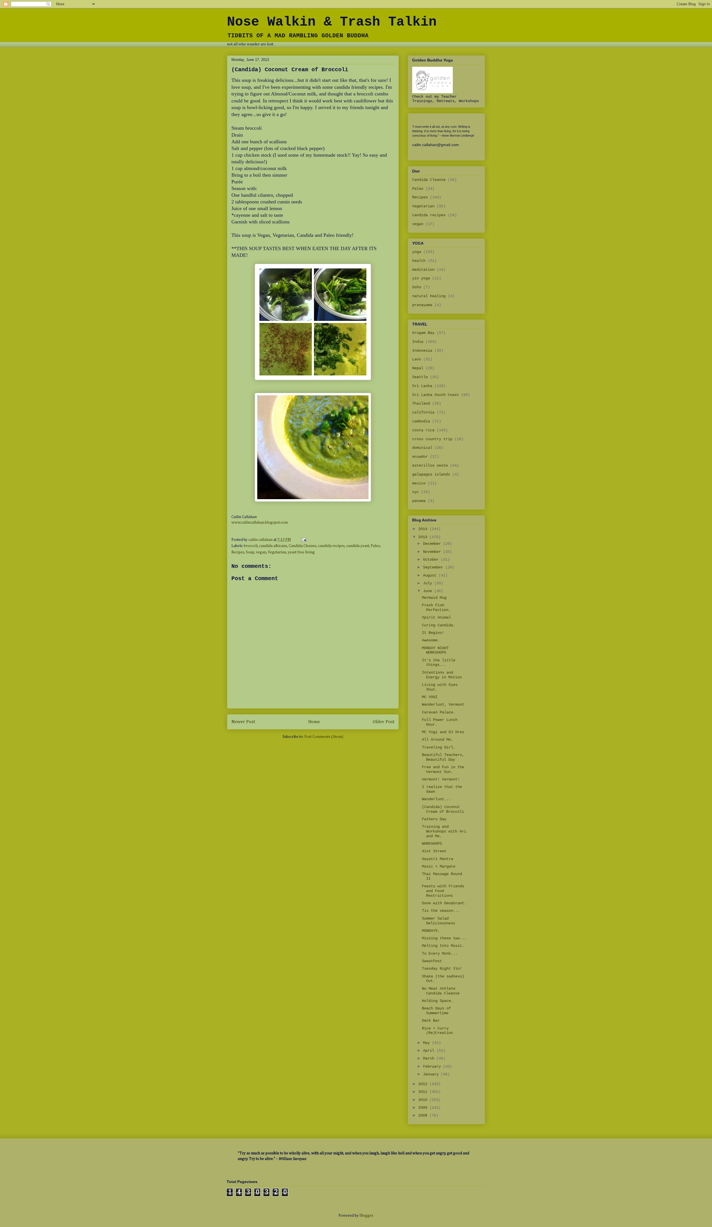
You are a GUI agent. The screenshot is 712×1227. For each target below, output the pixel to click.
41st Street (434, 851)
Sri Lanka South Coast (435, 395)
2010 (423, 1100)
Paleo (375, 546)
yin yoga (421, 278)
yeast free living (301, 552)
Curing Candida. (438, 625)
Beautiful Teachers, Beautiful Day (443, 757)
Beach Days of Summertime (436, 1010)
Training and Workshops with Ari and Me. (444, 831)
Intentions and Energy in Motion (442, 674)
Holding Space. (437, 1001)
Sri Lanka (422, 386)
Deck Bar (431, 1020)
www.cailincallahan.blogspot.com (259, 522)
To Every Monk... (440, 953)
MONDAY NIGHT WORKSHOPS (435, 650)
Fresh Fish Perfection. (436, 607)
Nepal (417, 368)
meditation (423, 269)
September (434, 567)
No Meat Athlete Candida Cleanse (440, 991)
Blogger (366, 1216)
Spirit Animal (436, 617)
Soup (250, 552)
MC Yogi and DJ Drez (443, 732)
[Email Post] (303, 540)
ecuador (420, 456)
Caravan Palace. (438, 712)
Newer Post (243, 722)
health (419, 260)
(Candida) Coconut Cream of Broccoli (443, 809)
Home (314, 722)
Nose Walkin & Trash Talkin (332, 21)
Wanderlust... (436, 799)
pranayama (422, 305)
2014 (423, 529)
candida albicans (273, 546)
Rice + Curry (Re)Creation (437, 1030)
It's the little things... (438, 662)
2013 (423, 537)
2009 (423, 1107)
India (417, 341)
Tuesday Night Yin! (442, 968)
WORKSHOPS (432, 843)
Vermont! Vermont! (441, 779)
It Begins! (433, 632)
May (427, 1043)
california (423, 412)
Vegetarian (277, 552)
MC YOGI (429, 697)
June (428, 591)
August (431, 575)
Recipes (237, 552)
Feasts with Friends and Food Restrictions (443, 891)
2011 (423, 1092)
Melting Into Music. (443, 945)
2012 (423, 1084)
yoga (416, 252)
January (432, 1074)
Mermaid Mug (434, 597)
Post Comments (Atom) (323, 737)
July (428, 583)
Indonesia (422, 350)
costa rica (423, 430)
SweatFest (432, 961)
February (433, 1066)
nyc (415, 492)
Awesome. (431, 640)
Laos (416, 359)
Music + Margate (438, 866)
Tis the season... (441, 910)
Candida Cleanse (303, 546)
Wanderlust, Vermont (443, 704)
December (433, 543)
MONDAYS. (431, 930)
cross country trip (432, 439)
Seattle (420, 377)
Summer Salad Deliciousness (438, 920)
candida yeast (357, 546)
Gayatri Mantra (437, 859)
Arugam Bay (423, 333)
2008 (423, 1115)
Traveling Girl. (438, 747)
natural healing (429, 296)
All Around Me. (437, 739)
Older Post (383, 722)
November (433, 552)
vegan (261, 552)
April (429, 1050)
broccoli (251, 546)
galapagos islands (431, 474)
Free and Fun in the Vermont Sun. (443, 769)
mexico (419, 483)
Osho (416, 287)
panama (419, 501)
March (429, 1058)
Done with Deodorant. (444, 903)
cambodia (421, 421)
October (432, 559)
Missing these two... (444, 938)
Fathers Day (434, 819)
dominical (422, 447)
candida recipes (331, 546)
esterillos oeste (430, 465)
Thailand (421, 403)
